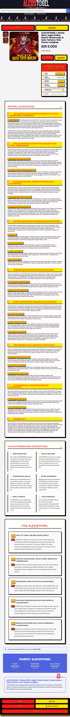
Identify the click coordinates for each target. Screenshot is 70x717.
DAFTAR (52, 28)
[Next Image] (37, 46)
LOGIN (18, 28)
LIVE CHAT (36, 711)
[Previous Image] (10, 46)
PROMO (19, 701)
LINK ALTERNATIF (52, 706)
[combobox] (33, 11)
